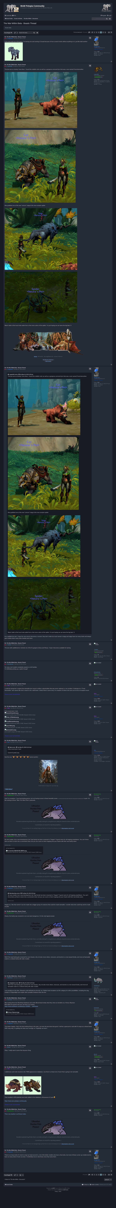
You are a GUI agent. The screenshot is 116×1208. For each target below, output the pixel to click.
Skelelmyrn (97, 985)
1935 (98, 51)
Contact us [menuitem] (86, 1184)
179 (98, 654)
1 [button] (94, 32)
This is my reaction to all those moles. (15, 1114)
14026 (98, 698)
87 (97, 1012)
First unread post (78, 32)
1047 (98, 1059)
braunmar (96, 1007)
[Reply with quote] (90, 38)
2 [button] (96, 32)
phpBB (53, 1188)
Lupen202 (96, 74)
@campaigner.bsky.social (68, 828)
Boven (95, 1054)
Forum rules (8, 27)
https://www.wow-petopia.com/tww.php (16, 1101)
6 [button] (105, 32)
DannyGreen (97, 672)
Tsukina (96, 649)
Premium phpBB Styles (63, 1189)
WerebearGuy (97, 794)
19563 (98, 755)
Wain (95, 693)
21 (97, 987)
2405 (98, 797)
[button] (89, 32)
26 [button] (108, 32)
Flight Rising (48, 361)
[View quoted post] (19, 374)
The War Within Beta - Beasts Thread (20, 23)
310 (98, 677)
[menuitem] (14, 15)
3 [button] (98, 32)
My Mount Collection (48, 359)
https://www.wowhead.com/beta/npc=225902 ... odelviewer (21, 1006)
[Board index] (12, 8)
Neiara (35, 356)
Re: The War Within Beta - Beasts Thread (15, 37)
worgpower (97, 46)
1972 (98, 79)
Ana (95, 750)
